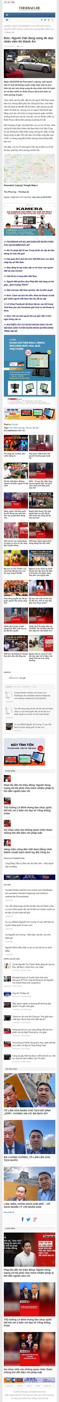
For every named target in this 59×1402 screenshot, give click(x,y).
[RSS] (52, 20)
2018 (14, 26)
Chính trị (20, 1386)
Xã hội (39, 26)
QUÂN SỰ (47, 1386)
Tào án (28, 428)
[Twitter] (45, 20)
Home (7, 26)
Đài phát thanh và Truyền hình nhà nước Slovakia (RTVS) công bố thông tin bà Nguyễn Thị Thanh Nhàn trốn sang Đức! (33, 980)
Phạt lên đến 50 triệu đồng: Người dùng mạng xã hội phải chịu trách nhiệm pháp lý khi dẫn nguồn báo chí (29, 788)
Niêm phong (18, 428)
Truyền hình (11, 1069)
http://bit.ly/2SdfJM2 (41, 197)
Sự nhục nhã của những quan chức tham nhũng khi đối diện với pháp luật (28, 831)
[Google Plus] (36, 1220)
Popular (17, 687)
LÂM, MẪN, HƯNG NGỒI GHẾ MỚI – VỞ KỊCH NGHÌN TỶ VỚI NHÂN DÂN (27, 1205)
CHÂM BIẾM (10, 771)
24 (33, 26)
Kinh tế (29, 1386)
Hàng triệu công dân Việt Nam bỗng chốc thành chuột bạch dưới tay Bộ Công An (28, 851)
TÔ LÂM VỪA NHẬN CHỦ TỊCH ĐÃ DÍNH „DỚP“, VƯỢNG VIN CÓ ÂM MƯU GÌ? (27, 1112)
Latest (9, 687)
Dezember (24, 26)
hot (11, 428)
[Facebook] (41, 20)
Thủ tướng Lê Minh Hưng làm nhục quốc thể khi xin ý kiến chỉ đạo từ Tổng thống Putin (28, 810)
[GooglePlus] (48, 20)
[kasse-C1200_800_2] (29, 406)
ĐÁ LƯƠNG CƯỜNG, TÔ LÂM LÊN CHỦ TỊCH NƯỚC (27, 1159)
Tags (34, 687)
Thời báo (24, 1392)
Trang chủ (9, 1386)
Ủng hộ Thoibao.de (20, 993)
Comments (26, 687)
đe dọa (36, 428)
